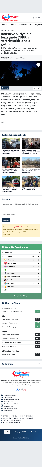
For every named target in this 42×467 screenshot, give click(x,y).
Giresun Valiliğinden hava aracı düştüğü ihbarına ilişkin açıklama (10, 189)
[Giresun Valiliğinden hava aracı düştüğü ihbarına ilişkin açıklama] (11, 181)
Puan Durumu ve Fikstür (11, 404)
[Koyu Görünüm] (33, 18)
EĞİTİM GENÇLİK (16, 420)
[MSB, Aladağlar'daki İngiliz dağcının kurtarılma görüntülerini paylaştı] (31, 143)
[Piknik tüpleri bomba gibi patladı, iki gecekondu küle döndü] (11, 143)
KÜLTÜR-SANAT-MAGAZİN (11, 422)
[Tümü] (39, 364)
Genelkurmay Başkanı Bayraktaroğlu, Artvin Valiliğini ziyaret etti (9, 170)
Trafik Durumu (8, 402)
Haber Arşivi (8, 410)
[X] (21, 389)
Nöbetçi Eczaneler (10, 395)
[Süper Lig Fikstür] (39, 303)
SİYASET (4, 25)
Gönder (6, 220)
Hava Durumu (8, 397)
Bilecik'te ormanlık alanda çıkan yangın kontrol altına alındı (31, 170)
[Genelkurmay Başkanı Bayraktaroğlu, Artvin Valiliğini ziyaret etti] (11, 162)
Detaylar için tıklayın (21, 296)
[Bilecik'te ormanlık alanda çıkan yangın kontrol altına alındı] (31, 162)
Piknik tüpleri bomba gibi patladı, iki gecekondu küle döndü (10, 152)
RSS (8, 432)
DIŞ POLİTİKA (7, 418)
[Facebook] (17, 389)
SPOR (31, 25)
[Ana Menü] (39, 18)
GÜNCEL (13, 25)
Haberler (4, 30)
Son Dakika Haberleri (10, 408)
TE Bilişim (26, 438)
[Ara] (36, 18)
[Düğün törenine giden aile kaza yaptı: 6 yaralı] (31, 181)
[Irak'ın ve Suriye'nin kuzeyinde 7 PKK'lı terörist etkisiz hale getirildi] (21, 73)
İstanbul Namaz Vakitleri (11, 399)
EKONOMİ (22, 25)
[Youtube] (24, 389)
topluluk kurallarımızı (19, 227)
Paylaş (6, 88)
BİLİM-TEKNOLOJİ (27, 418)
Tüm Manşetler (9, 406)
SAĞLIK (5, 420)
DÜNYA (16, 418)
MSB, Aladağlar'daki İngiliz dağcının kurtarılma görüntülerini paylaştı (31, 152)
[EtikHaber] (10, 17)
